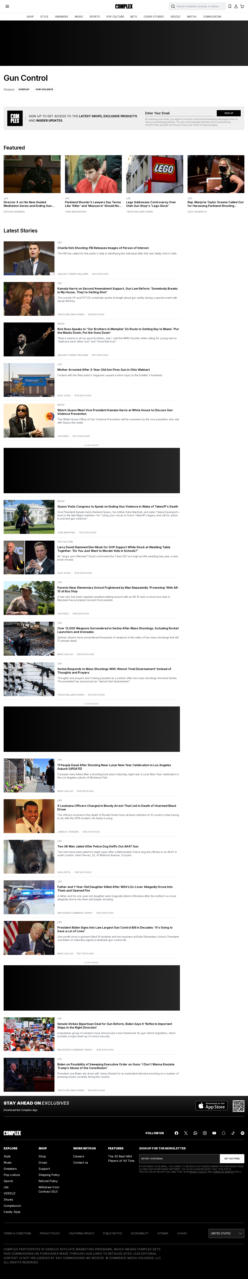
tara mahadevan (75, 212)
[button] (226, 1233)
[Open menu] (7, 6)
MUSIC (79, 16)
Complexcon (12, 1206)
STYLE (44, 16)
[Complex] (124, 6)
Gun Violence (44, 89)
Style (7, 1156)
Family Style (12, 1212)
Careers (78, 1156)
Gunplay (23, 89)
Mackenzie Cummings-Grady (75, 913)
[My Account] (236, 6)
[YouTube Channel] (214, 1133)
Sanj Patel (64, 872)
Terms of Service (201, 125)
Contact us (80, 1162)
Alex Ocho (64, 395)
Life (6, 198)
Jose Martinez (66, 532)
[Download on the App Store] (212, 1106)
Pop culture (12, 1175)
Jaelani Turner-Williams (72, 274)
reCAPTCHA (151, 125)
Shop (42, 1156)
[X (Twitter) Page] (186, 1133)
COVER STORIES (154, 16)
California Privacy (81, 1233)
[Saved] (230, 6)
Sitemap (162, 1233)
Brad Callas (65, 654)
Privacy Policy (179, 125)
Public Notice (112, 1233)
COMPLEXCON (212, 16)
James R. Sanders (68, 832)
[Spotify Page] (242, 1133)
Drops (42, 1162)
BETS (133, 16)
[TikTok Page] (233, 1133)
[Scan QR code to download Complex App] (238, 1106)
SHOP (30, 16)
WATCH (191, 16)
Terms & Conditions (17, 1233)
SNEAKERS (61, 16)
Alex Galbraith (197, 212)
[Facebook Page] (176, 1133)
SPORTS (95, 16)
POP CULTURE (115, 16)
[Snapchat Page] (223, 1133)
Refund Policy (48, 1181)
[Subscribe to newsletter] (232, 1158)
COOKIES (182, 1233)
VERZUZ (175, 16)
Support (44, 1168)
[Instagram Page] (205, 1133)
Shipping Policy (49, 1175)
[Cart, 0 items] (242, 6)
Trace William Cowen (139, 212)
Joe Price (63, 436)
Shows (8, 1199)
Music (8, 1162)
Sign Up (228, 113)
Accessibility (140, 1233)
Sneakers (10, 1168)
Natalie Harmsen (14, 212)
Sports (8, 1181)
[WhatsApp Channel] (195, 1133)
